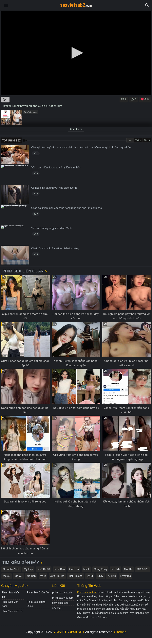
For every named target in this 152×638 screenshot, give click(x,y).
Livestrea (125, 575)
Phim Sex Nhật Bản (10, 594)
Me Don (31, 575)
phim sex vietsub (62, 592)
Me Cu (18, 575)
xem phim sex (60, 602)
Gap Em (74, 569)
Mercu (6, 575)
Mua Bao (59, 569)
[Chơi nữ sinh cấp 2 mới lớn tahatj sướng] (15, 255)
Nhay (100, 575)
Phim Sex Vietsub (12, 611)
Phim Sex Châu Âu (38, 592)
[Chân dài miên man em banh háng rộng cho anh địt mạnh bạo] (15, 214)
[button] (76, 53)
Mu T (86, 569)
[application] (76, 53)
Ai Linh (112, 575)
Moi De (128, 569)
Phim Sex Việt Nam (10, 603)
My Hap (28, 569)
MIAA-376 (142, 569)
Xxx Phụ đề (57, 575)
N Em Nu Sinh (11, 569)
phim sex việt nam (62, 597)
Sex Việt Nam (30, 112)
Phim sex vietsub (87, 592)
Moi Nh (115, 569)
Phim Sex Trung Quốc (36, 603)
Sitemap (120, 632)
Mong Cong (100, 569)
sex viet (56, 607)
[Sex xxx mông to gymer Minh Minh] (15, 234)
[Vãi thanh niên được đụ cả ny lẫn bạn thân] (15, 174)
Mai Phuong (75, 575)
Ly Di (90, 575)
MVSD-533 (43, 569)
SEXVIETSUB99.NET (68, 632)
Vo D (43, 575)
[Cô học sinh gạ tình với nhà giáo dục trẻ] (15, 194)
